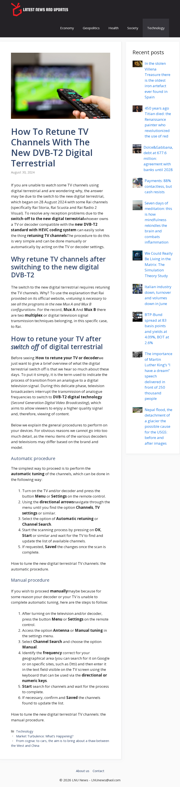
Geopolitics (91, 28)
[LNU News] (40, 9)
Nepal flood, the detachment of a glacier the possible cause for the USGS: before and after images (158, 426)
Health (113, 28)
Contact (98, 771)
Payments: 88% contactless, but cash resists (158, 186)
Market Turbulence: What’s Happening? (45, 736)
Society (132, 28)
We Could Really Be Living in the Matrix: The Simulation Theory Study (159, 264)
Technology (156, 28)
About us (82, 771)
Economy (67, 28)
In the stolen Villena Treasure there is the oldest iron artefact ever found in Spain (157, 80)
